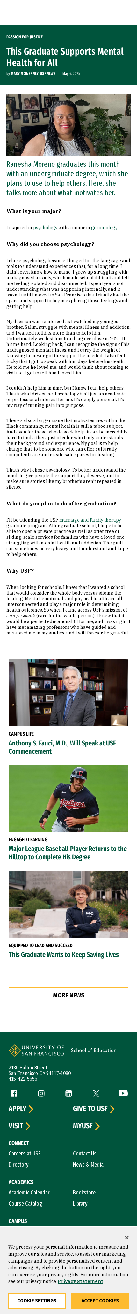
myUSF (83, 1126)
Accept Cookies (100, 1301)
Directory (19, 1164)
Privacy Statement (80, 1281)
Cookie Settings (36, 1301)
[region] (68, 1270)
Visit (16, 1126)
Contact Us (85, 1153)
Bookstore (84, 1192)
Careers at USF (24, 1153)
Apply (17, 1109)
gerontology (104, 228)
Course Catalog (25, 1203)
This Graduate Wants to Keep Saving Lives (64, 955)
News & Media (88, 1164)
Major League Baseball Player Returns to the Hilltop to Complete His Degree (68, 853)
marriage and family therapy (90, 520)
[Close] (127, 1238)
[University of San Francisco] (38, 1054)
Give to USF (90, 1109)
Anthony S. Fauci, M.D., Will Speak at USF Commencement (62, 747)
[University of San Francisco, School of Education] (97, 1054)
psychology (45, 228)
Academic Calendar (29, 1192)
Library (80, 1203)
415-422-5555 (23, 1079)
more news (68, 995)
